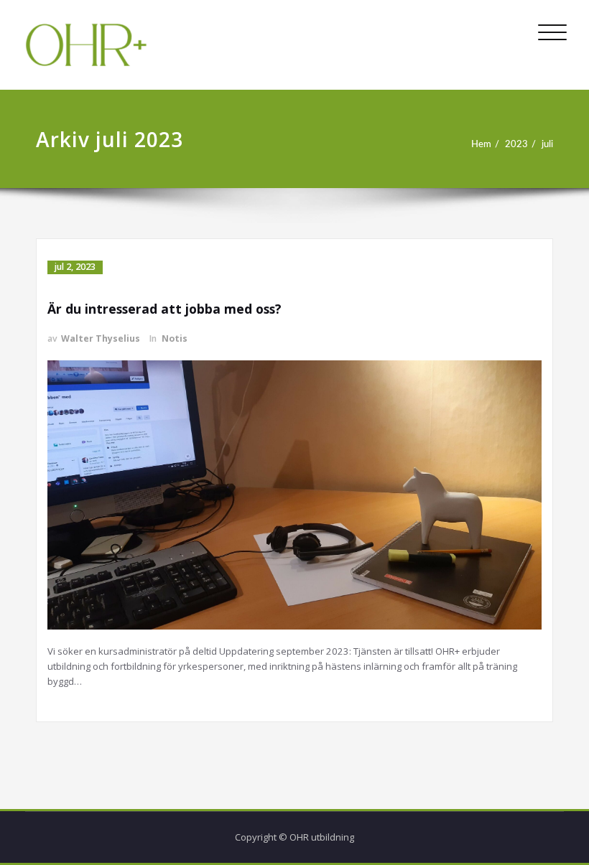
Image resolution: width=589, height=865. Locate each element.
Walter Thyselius (100, 338)
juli (547, 144)
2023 (516, 144)
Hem (481, 144)
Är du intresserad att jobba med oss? (164, 308)
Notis (174, 338)
